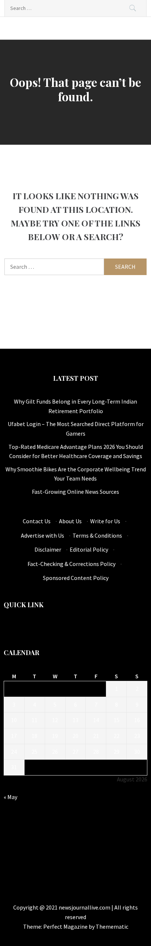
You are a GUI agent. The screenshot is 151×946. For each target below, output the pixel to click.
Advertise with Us (42, 535)
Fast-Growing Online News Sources (75, 491)
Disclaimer (47, 549)
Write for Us (105, 521)
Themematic (112, 926)
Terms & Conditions (97, 535)
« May (10, 797)
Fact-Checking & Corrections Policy (71, 563)
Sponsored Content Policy (75, 577)
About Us (70, 521)
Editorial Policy (89, 549)
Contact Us (37, 521)
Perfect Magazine (66, 926)
